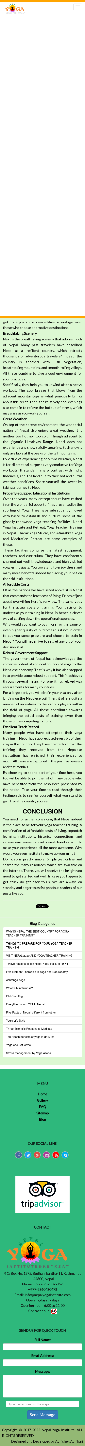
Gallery (42, 1100)
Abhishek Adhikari (69, 1441)
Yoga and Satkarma (18, 1045)
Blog (42, 1119)
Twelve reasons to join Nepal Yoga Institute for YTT (38, 964)
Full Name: (42, 1339)
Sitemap (42, 1113)
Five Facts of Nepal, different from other (31, 1012)
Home (42, 1094)
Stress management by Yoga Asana (28, 1053)
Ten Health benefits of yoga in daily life (30, 1037)
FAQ (42, 1106)
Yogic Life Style (15, 1020)
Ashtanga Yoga (15, 980)
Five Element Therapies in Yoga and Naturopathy (37, 972)
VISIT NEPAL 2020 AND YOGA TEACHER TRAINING (39, 955)
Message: (42, 1371)
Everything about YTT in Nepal (25, 1004)
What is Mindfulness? (19, 988)
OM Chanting (14, 996)
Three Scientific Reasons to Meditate (29, 1029)
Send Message (42, 1414)
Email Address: (42, 1355)
